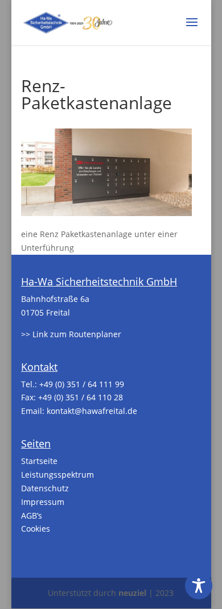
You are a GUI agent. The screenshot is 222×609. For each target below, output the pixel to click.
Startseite (39, 460)
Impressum (42, 501)
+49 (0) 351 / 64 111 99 (81, 384)
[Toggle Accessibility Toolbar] (198, 585)
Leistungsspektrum (57, 474)
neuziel (132, 592)
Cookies (35, 528)
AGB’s (31, 515)
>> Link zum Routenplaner (71, 334)
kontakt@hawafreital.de (92, 410)
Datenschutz (45, 488)
